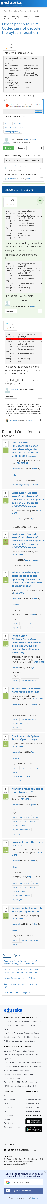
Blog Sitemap (9, 1123)
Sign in (35, 1198)
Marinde (36, 560)
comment (21, 148)
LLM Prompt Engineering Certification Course (21, 1033)
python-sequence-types (21, 830)
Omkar (32, 306)
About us (7, 1096)
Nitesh (33, 139)
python (7, 123)
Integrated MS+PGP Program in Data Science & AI (23, 1066)
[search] (41, 10)
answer (9, 148)
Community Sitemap (12, 1127)
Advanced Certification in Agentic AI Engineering (22, 1021)
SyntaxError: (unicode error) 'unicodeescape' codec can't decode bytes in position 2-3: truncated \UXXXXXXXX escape (28, 499)
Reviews (7, 1103)
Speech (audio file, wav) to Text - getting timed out (27, 909)
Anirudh (15, 605)
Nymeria (15, 758)
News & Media (9, 1100)
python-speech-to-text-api (14, 127)
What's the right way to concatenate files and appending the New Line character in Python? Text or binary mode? (27, 579)
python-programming (12, 132)
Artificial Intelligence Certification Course (19, 1041)
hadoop (32, 623)
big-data (16, 627)
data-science (28, 627)
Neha (14, 867)
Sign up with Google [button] (21, 1182)
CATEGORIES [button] (10, 1145)
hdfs (23, 623)
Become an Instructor (33, 1100)
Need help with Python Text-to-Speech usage (25, 737)
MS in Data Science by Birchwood (17, 1070)
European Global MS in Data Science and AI (20, 1082)
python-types (18, 834)
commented (12, 166)
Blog (5, 1111)
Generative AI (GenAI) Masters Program (19, 1051)
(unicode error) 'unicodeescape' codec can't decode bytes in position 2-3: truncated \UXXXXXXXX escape (25, 449)
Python (26, 139)
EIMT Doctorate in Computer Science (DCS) (20, 1086)
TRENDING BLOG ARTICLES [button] (16, 1150)
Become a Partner (32, 1107)
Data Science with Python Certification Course (21, 1037)
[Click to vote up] (6, 43)
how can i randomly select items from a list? (27, 790)
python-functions (19, 825)
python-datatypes (31, 821)
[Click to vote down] (6, 48)
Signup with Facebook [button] (21, 1190)
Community (8, 1115)
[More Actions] (41, 148)
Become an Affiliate (32, 1103)
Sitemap (7, 1119)
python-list (17, 821)
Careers (28, 1096)
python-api (18, 123)
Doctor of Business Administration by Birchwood (23, 1062)
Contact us (8, 1107)
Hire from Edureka (32, 1111)
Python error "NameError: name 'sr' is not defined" (27, 690)
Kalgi (14, 475)
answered (14, 301)
